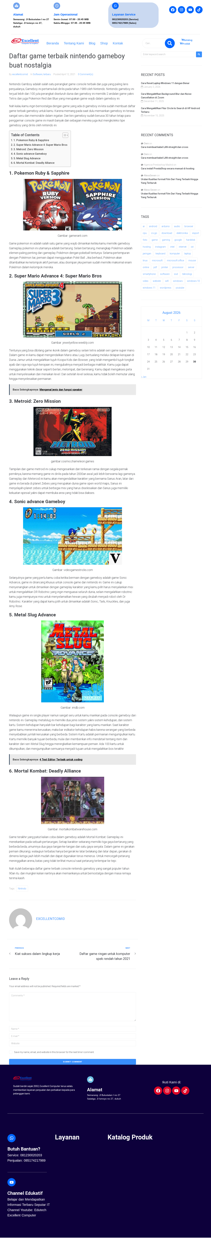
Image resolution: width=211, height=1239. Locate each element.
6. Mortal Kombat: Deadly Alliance (34, 162)
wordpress (165, 287)
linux (145, 260)
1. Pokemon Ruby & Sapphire (31, 140)
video (145, 281)
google (178, 240)
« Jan (143, 377)
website (157, 281)
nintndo (22, 888)
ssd (176, 274)
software (164, 274)
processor (177, 267)
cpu (145, 233)
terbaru (47, 74)
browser (188, 226)
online (146, 267)
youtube (180, 287)
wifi (167, 281)
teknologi (187, 274)
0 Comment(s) (85, 74)
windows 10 (193, 281)
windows (178, 281)
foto (145, 240)
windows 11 (149, 287)
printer (164, 267)
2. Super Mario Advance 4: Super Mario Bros (40, 144)
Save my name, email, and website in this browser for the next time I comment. (54, 1052)
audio (177, 226)
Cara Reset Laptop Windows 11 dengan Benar (165, 83)
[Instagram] (181, 9)
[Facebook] (172, 9)
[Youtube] (190, 9)
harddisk (190, 240)
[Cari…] (158, 43)
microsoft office (175, 260)
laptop (187, 253)
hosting (147, 246)
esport (195, 233)
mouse (192, 260)
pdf (155, 267)
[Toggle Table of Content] (63, 135)
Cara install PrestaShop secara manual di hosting (167, 168)
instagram (160, 246)
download (167, 233)
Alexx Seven (150, 190)
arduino (166, 226)
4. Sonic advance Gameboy (30, 153)
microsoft (157, 260)
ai (144, 226)
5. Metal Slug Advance (27, 158)
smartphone (149, 274)
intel (172, 246)
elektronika (182, 233)
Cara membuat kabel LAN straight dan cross (164, 147)
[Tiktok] (199, 9)
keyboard (160, 253)
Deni (146, 143)
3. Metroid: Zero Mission (29, 149)
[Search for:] (167, 54)
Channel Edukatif (25, 1193)
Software (37, 74)
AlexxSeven (150, 175)
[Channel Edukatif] (11, 1182)
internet (182, 246)
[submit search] (170, 43)
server (191, 267)
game (155, 240)
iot (192, 246)
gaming (166, 240)
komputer (175, 253)
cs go (154, 233)
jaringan (147, 253)
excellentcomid (20, 74)
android (153, 226)
